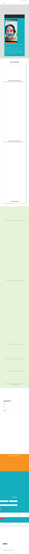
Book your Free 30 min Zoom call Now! (11, 42)
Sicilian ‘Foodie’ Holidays (4, 509)
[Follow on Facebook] (3, 543)
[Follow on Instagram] (5, 543)
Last (9, 502)
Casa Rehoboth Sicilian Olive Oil (5, 510)
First (0, 502)
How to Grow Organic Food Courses (14, 80)
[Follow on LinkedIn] (6, 543)
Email (1, 503)
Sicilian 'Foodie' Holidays (14, 201)
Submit (5, 410)
